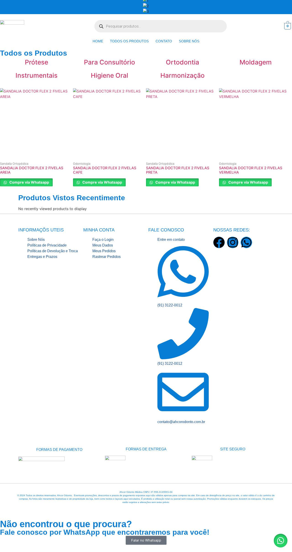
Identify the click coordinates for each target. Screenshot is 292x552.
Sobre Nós (189, 41)
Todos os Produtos (129, 41)
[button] (280, 540)
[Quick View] (27, 160)
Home (98, 41)
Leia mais (45, 160)
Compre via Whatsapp (28, 182)
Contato (164, 41)
